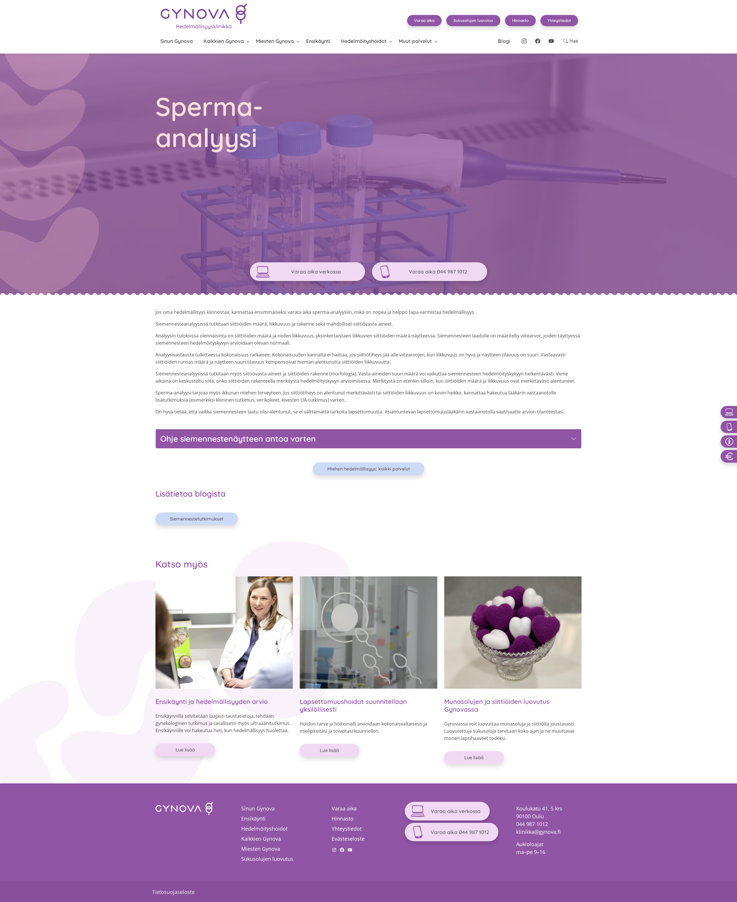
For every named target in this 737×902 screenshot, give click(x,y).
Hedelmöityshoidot (364, 41)
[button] (571, 41)
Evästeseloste (348, 838)
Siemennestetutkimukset (196, 519)
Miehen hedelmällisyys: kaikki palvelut (368, 469)
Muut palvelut (415, 41)
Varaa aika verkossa (316, 271)
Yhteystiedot (559, 20)
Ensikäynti (318, 41)
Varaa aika (424, 20)
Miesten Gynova (275, 41)
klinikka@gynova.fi (538, 831)
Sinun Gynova (176, 41)
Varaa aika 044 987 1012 (438, 271)
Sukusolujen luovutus (473, 20)
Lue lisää (185, 750)
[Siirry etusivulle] (204, 16)
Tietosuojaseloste (173, 891)
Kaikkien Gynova (224, 41)
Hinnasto (520, 20)
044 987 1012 (532, 824)
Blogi (504, 41)
